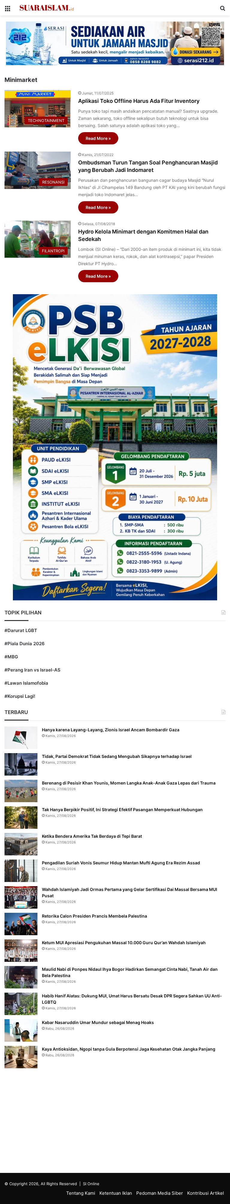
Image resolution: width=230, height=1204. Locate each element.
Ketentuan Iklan (115, 1193)
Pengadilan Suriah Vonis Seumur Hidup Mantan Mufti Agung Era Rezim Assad (121, 862)
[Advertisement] (115, 1122)
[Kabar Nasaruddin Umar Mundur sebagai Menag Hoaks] (20, 1030)
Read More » (98, 138)
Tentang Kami (80, 1193)
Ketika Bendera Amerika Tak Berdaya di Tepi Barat (92, 836)
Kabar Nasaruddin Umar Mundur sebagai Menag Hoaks (98, 1022)
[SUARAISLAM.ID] (46, 7)
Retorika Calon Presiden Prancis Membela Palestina (94, 915)
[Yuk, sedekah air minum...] (115, 43)
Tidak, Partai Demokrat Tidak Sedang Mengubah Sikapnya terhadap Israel (117, 756)
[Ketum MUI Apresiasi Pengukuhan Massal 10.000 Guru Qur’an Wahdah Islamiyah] (20, 950)
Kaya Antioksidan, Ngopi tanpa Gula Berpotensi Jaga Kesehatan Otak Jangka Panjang (128, 1049)
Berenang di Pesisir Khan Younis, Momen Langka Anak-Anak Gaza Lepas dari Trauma (129, 782)
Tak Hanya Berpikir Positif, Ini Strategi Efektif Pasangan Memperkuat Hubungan (122, 809)
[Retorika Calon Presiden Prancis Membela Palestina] (20, 924)
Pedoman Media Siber (159, 1193)
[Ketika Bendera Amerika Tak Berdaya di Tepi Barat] (20, 844)
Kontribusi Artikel (205, 1193)
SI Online (91, 1183)
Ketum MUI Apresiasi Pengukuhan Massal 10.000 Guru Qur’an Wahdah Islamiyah (124, 942)
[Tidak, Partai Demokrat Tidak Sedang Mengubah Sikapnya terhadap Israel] (20, 764)
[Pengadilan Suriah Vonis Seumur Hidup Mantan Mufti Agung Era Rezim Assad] (20, 871)
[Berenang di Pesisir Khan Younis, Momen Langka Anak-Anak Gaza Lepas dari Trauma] (20, 791)
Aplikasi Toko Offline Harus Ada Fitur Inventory (138, 101)
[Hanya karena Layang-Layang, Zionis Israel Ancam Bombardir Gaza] (20, 738)
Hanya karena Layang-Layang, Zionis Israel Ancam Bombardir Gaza (110, 729)
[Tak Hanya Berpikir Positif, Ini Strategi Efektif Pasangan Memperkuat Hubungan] (20, 817)
